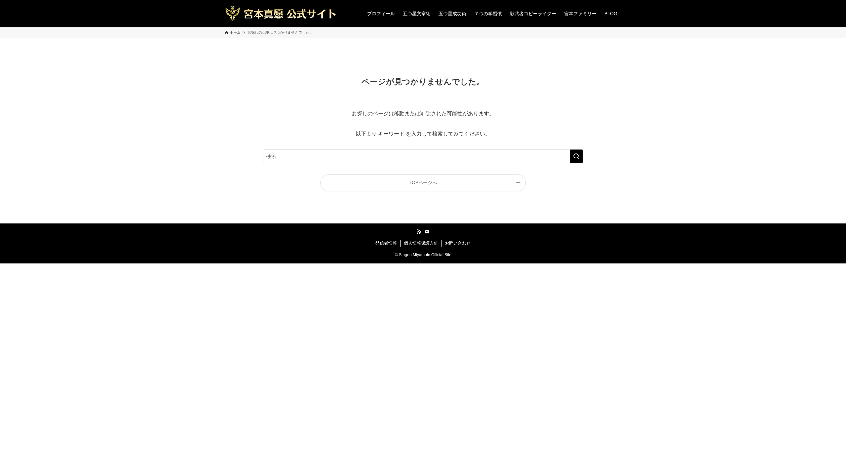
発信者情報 (386, 243)
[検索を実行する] (576, 156)
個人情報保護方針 (421, 243)
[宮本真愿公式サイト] (280, 13)
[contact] (427, 232)
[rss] (419, 232)
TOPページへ (423, 182)
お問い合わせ (458, 243)
